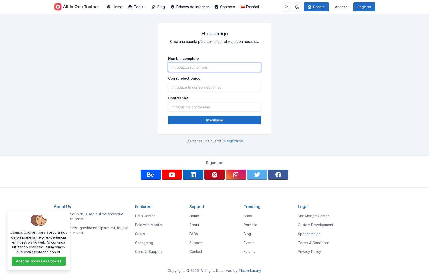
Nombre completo (183, 58)
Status (140, 234)
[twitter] (257, 175)
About (194, 225)
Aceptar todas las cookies (38, 261)
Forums (249, 251)
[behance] (151, 175)
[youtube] (172, 175)
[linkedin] (193, 175)
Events (249, 243)
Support (196, 243)
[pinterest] (214, 175)
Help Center (145, 216)
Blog (161, 7)
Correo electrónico (184, 78)
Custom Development (315, 225)
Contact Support (148, 251)
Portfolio (250, 225)
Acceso (341, 7)
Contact (195, 251)
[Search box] (286, 6)
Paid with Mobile (148, 225)
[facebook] (278, 175)
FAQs (193, 234)
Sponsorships (309, 234)
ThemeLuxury (250, 270)
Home (117, 7)
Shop (248, 216)
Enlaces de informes (193, 7)
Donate (319, 7)
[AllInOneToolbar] (79, 7)
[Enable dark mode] (297, 6)
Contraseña (178, 98)
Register (364, 7)
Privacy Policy (309, 251)
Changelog (144, 243)
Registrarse (233, 141)
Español (252, 7)
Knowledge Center (313, 216)
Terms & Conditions (314, 243)
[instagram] (236, 175)
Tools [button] (138, 7)
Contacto (227, 7)
